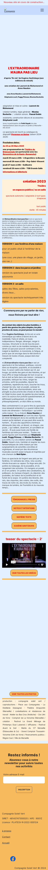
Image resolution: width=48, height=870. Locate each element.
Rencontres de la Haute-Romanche (19, 154)
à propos (6, 830)
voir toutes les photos (24, 694)
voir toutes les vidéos (24, 573)
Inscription (24, 789)
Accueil (5, 842)
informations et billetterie (15, 172)
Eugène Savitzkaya (24, 526)
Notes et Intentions (24, 508)
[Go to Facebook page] (13, 858)
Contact (6, 836)
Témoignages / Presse (24, 499)
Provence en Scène (20, 134)
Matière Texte (24, 517)
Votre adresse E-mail (13, 774)
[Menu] (42, 10)
